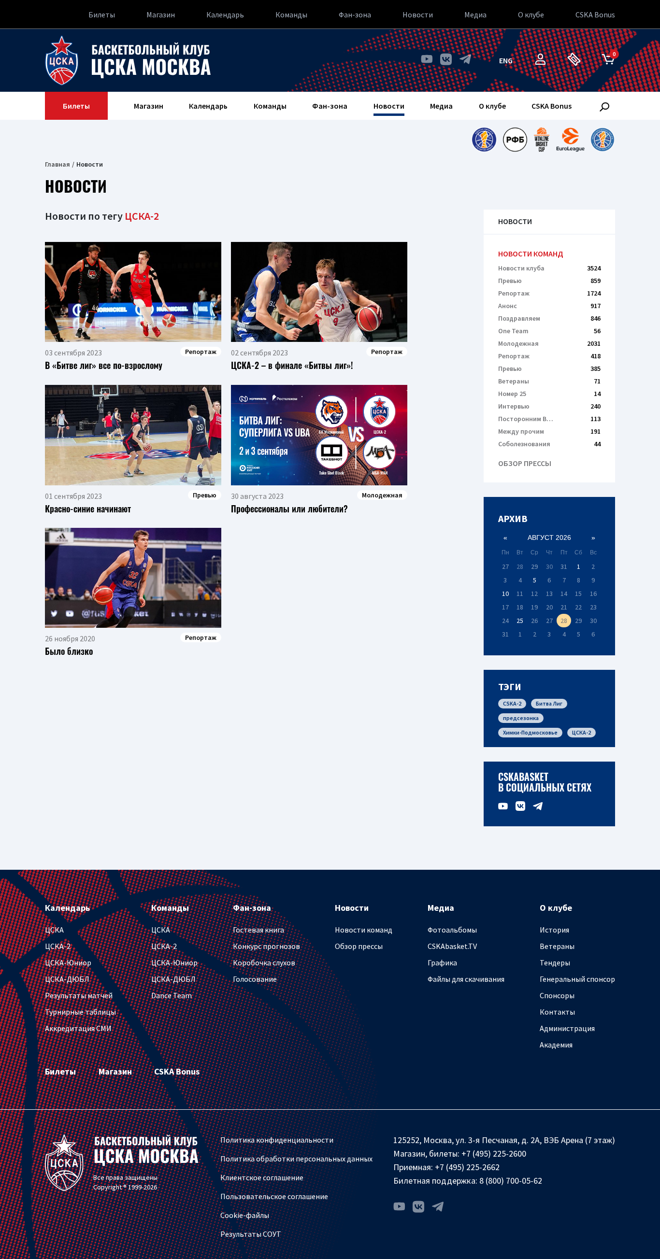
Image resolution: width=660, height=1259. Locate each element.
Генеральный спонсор (577, 979)
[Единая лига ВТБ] (484, 139)
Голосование (255, 979)
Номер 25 (549, 393)
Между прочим (549, 431)
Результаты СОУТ (250, 1234)
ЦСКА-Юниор (68, 962)
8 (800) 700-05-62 (510, 1180)
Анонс (549, 305)
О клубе (531, 14)
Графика (442, 962)
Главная (57, 164)
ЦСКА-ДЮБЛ (67, 979)
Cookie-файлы (244, 1215)
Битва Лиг (549, 703)
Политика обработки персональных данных (296, 1158)
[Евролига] (570, 139)
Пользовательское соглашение (274, 1196)
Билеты (101, 14)
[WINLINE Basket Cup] (541, 139)
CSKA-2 (512, 703)
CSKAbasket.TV (452, 946)
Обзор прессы (524, 463)
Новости (417, 14)
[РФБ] (515, 139)
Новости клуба (549, 268)
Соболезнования (549, 443)
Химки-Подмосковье (530, 732)
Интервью (549, 406)
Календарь (225, 14)
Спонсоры (557, 995)
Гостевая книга (258, 929)
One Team (549, 330)
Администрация (567, 1028)
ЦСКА (54, 929)
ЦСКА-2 (581, 732)
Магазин (160, 14)
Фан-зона (355, 14)
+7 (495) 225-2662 (467, 1167)
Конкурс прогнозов (266, 946)
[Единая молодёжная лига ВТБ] (602, 139)
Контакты (557, 1012)
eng (506, 60)
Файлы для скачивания (466, 979)
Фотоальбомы (452, 929)
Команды (291, 14)
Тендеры (555, 962)
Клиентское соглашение (261, 1177)
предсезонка (521, 717)
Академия (556, 1044)
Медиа (475, 14)
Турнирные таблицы (80, 1012)
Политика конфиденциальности (276, 1140)
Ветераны (549, 381)
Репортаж (549, 293)
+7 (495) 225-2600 (493, 1153)
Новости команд (530, 253)
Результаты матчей (79, 995)
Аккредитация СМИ (78, 1028)
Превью (549, 280)
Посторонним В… (549, 418)
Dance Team (171, 995)
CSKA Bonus (595, 14)
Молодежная (549, 343)
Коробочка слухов (264, 962)
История (554, 929)
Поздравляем (549, 318)
